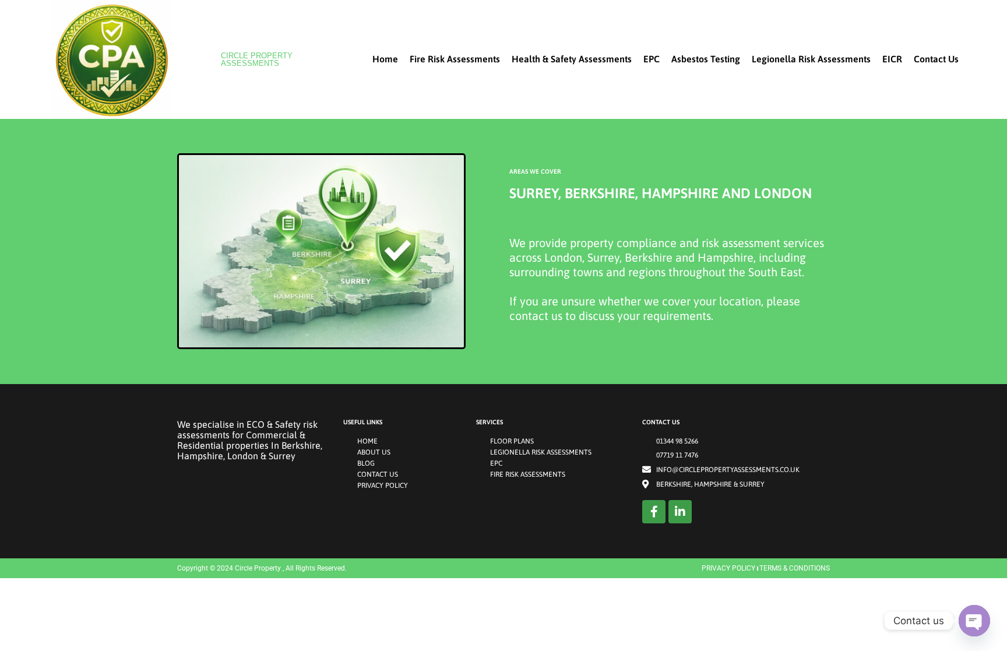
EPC (651, 59)
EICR (892, 59)
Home (385, 59)
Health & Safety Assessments (572, 59)
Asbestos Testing (705, 59)
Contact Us (936, 59)
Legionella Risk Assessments (811, 59)
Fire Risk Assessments (455, 59)
